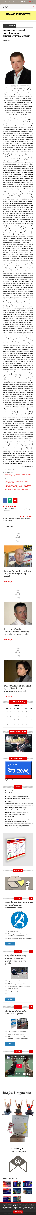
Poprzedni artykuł (9, 506)
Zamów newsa (22, 1)
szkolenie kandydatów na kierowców (19, 476)
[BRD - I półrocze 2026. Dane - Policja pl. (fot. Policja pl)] (7, 1184)
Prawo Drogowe (18, 14)
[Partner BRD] (18, 1129)
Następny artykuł (26, 516)
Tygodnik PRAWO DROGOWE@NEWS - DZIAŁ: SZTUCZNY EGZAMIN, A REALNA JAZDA (18, 486)
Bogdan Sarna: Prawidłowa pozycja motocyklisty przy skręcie (17, 573)
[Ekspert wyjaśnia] (18, 1104)
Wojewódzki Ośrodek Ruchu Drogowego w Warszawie (16, 490)
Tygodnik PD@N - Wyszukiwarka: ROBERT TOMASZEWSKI (17, 482)
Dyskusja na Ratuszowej (12, 780)
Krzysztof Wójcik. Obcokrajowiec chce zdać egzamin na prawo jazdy (16, 631)
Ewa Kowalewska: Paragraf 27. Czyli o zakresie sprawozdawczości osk (17, 688)
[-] (17, 1184)
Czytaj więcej (9, 582)
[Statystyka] (19, 882)
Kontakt (12, 1)
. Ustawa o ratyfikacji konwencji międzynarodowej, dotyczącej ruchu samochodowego (16, 814)
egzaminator (8, 474)
